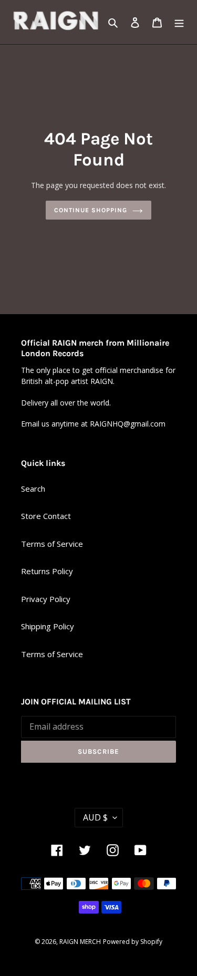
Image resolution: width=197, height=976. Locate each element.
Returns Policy (47, 571)
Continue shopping (90, 210)
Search (33, 488)
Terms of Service (52, 543)
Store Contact (46, 516)
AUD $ (95, 817)
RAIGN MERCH (80, 941)
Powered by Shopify (132, 941)
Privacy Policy (45, 599)
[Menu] (179, 22)
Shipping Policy (47, 626)
